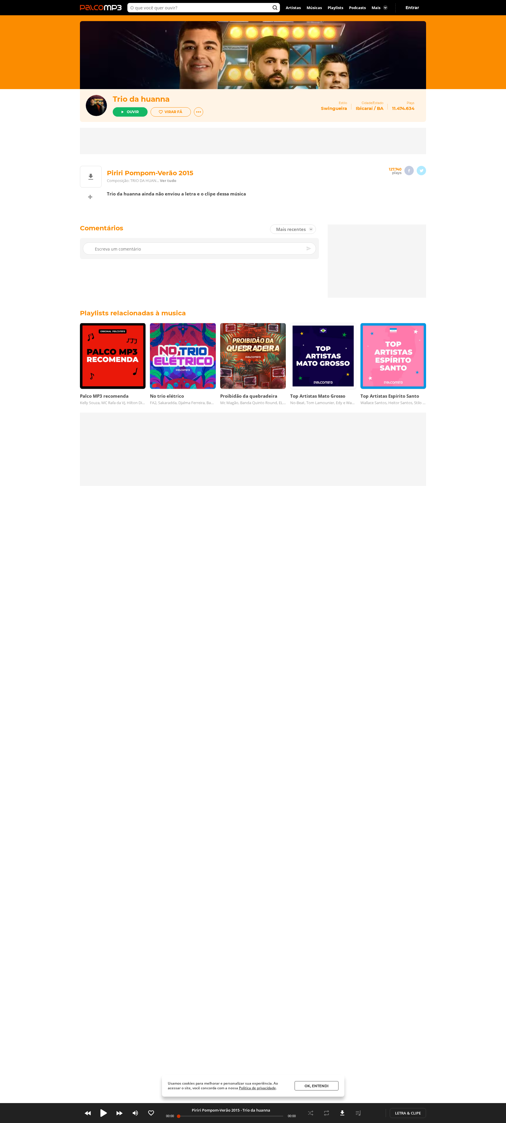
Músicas (314, 7)
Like (151, 1113)
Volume (135, 1113)
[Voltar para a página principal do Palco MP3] (102, 7)
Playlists (335, 7)
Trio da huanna (141, 99)
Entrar (412, 7)
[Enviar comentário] (309, 248)
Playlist (358, 1113)
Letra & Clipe (408, 1113)
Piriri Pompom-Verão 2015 (216, 1110)
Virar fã (173, 112)
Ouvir (133, 112)
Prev (88, 1113)
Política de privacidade (257, 1087)
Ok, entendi (317, 1086)
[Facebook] (409, 170)
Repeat (326, 1113)
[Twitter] (421, 170)
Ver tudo (168, 180)
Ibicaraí (364, 108)
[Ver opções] (198, 112)
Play (104, 1113)
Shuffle (311, 1113)
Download (342, 1113)
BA (380, 108)
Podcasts (357, 7)
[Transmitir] (374, 1113)
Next (119, 1113)
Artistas (293, 7)
